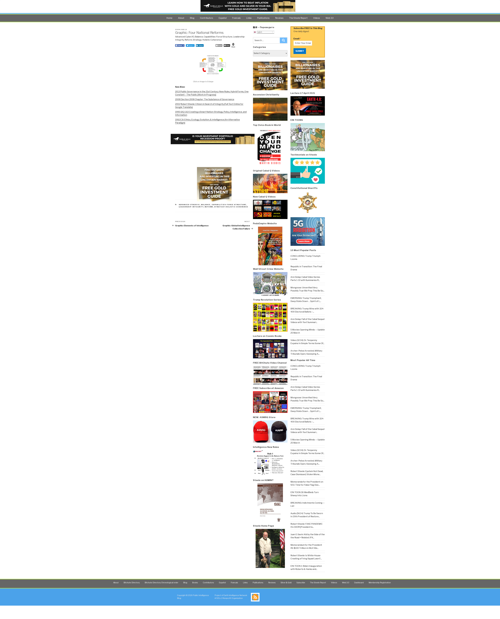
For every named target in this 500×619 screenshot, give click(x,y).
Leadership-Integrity (191, 207)
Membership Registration (380, 582)
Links (249, 18)
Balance (199, 36)
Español (223, 18)
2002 (177, 104)
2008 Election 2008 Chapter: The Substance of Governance (204, 99)
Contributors (206, 18)
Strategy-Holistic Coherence (207, 40)
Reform (188, 40)
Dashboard (359, 582)
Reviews (279, 18)
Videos (316, 18)
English (259, 32)
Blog (192, 18)
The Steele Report (298, 18)
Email (297, 38)
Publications (263, 18)
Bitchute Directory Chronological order (161, 582)
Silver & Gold (286, 582)
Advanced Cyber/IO (184, 36)
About (181, 18)
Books (195, 582)
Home (169, 18)
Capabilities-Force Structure (218, 36)
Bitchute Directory (132, 582)
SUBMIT (299, 51)
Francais (236, 18)
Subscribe (300, 582)
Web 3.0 (330, 18)
